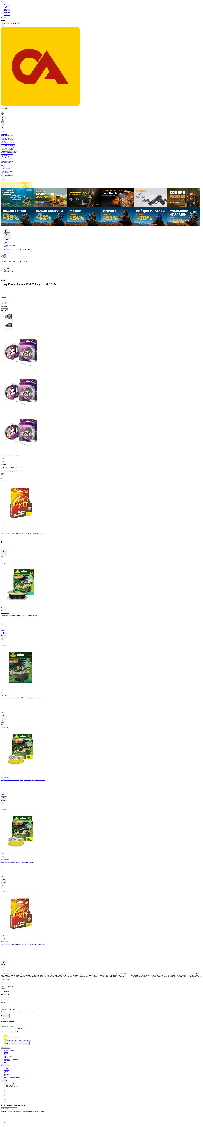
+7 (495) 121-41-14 (6, 23)
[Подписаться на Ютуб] (5, 1100)
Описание (6, 268)
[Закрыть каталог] (2, 128)
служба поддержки (15, 23)
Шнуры (6, 246)
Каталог (5, 108)
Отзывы (3, 1002)
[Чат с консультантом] (2, 125)
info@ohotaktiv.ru (8, 1085)
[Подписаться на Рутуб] (5, 1102)
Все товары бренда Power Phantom (10, 455)
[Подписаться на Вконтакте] (5, 1090)
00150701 (3, 310)
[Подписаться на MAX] (4, 1098)
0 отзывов (6, 267)
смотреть (19, 471)
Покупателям (4, 1047)
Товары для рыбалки (9, 245)
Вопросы (3, 1018)
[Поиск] (2, 112)
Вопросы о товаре (9, 271)
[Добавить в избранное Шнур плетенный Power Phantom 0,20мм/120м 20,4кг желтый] (2, 803)
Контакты (3, 1081)
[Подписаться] (16, 1108)
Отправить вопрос (20, 1028)
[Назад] (2, 25)
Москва (5, 2)
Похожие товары (8, 471)
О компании (4, 1065)
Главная (8, 229)
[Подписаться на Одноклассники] (5, 1096)
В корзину (3, 280)
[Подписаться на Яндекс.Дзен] (5, 1094)
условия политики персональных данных (33, 1111)
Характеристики (8, 270)
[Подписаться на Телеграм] (5, 1092)
